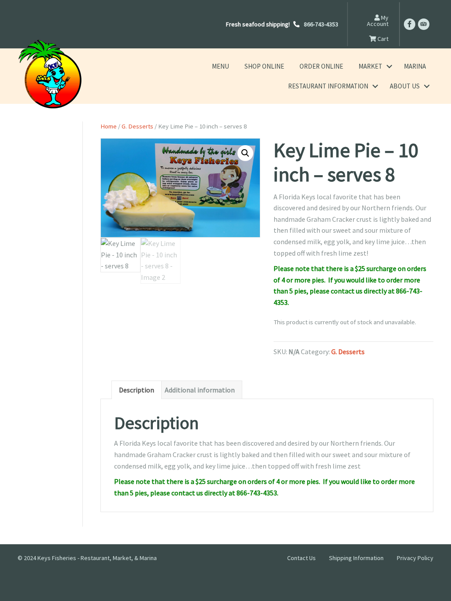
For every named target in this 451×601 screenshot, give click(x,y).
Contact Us (301, 558)
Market (370, 66)
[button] (389, 66)
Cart (382, 39)
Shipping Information (356, 558)
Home (108, 126)
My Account (377, 21)
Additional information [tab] (200, 389)
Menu (220, 66)
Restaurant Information (328, 86)
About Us (405, 86)
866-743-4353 (321, 24)
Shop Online (264, 66)
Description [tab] (136, 389)
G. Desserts (137, 126)
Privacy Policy (415, 558)
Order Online (321, 66)
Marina (415, 66)
